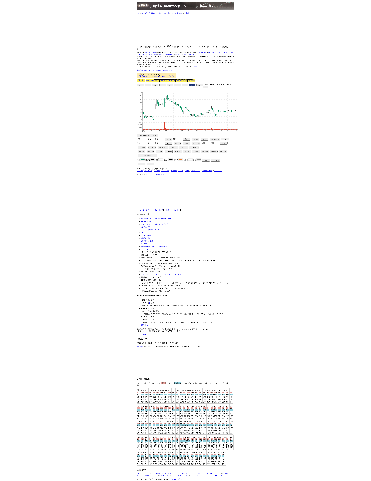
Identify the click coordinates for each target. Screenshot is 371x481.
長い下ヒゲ (218, 171)
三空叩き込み (195, 171)
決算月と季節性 (181, 80)
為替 (163, 76)
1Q (150, 303)
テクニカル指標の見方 (158, 174)
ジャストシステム (183, 475)
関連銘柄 (152, 13)
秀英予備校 (186, 473)
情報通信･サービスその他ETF (149, 76)
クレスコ (141, 473)
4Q (152, 311)
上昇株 (187, 13)
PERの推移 (144, 274)
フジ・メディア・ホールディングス (163, 473)
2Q (150, 319)
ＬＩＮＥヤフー (216, 475)
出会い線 (140, 171)
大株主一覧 (141, 80)
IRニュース (144, 249)
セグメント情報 (146, 235)
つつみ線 (174, 171)
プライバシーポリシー (176, 479)
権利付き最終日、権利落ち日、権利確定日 (155, 224)
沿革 (142, 232)
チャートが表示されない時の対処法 (150, 210)
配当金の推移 (141, 334)
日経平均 (171, 76)
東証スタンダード (150, 52)
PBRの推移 (155, 274)
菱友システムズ (164, 475)
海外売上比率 (145, 227)
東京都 (191, 54)
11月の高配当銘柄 (177, 13)
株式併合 (140, 346)
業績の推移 (144, 325)
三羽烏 (187, 171)
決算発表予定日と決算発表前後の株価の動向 (156, 218)
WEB (195, 67)
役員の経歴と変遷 (147, 241)
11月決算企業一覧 (163, 13)
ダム (159, 54)
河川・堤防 (153, 54)
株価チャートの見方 (173, 210)
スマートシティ (168, 54)
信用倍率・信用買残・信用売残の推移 (154, 246)
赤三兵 (180, 171)
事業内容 (140, 70)
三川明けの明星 (207, 171)
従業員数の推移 (146, 238)
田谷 (198, 473)
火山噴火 (178, 54)
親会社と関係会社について (150, 230)
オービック (149, 475)
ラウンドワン (211, 473)
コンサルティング (222, 52)
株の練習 (144, 13)
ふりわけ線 (165, 171)
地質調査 (211, 52)
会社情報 (192, 80)
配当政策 (144, 244)
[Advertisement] (185, 29)
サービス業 (203, 52)
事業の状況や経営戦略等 (152, 70)
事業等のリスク (168, 70)
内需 (184, 54)
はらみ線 (157, 171)
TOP (138, 13)
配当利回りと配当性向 (167, 80)
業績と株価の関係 (152, 80)
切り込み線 (148, 171)
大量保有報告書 (146, 221)
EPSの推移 (166, 274)
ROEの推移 (177, 274)
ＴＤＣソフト (200, 475)
